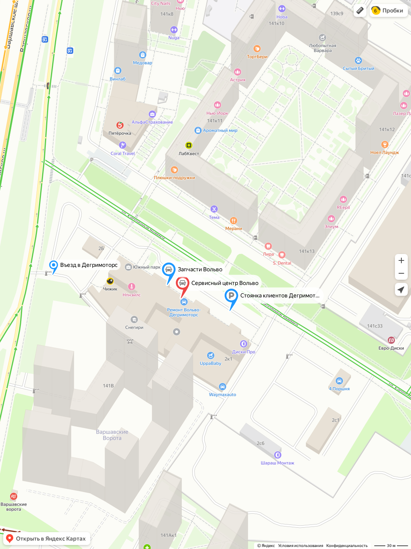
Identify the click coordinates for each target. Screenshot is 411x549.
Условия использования (300, 545)
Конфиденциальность (347, 545)
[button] (360, 10)
